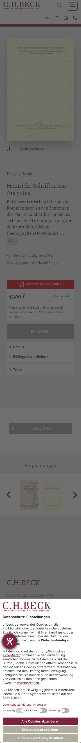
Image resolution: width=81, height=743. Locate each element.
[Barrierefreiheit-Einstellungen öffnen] (9, 641)
